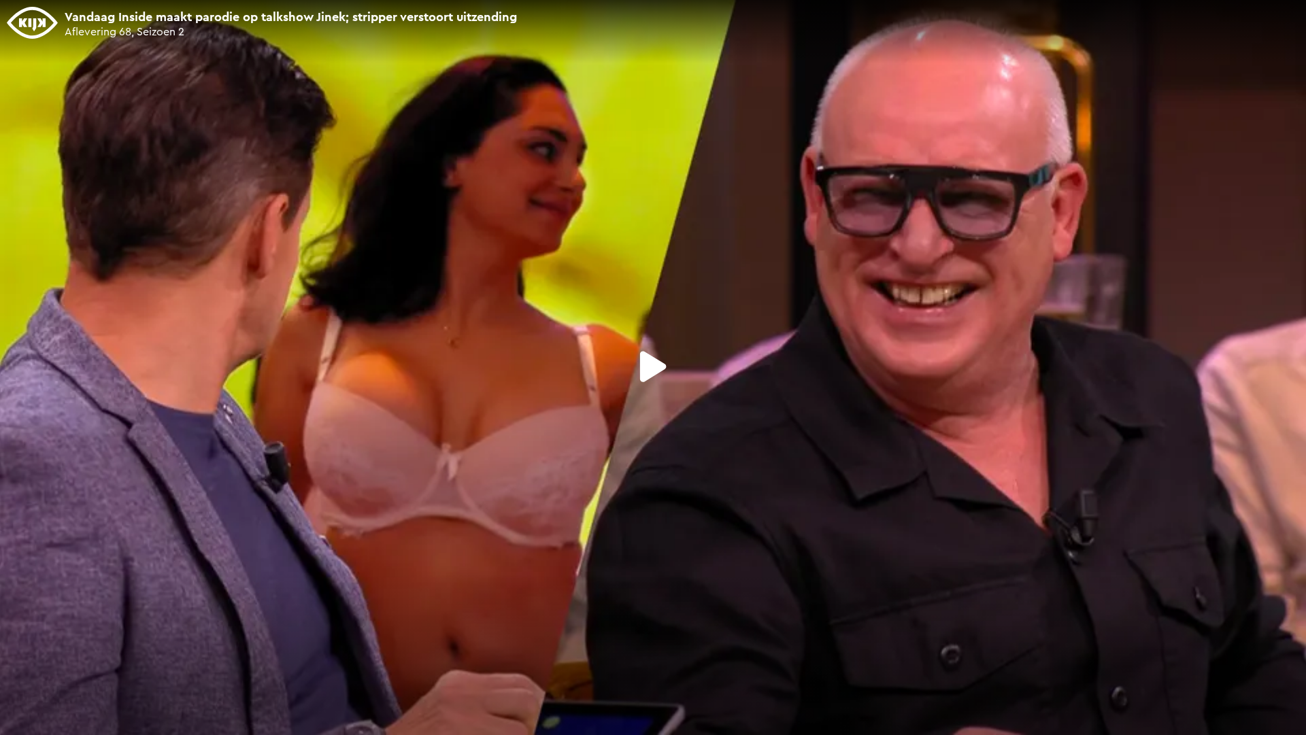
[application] (653, 367)
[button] (653, 366)
